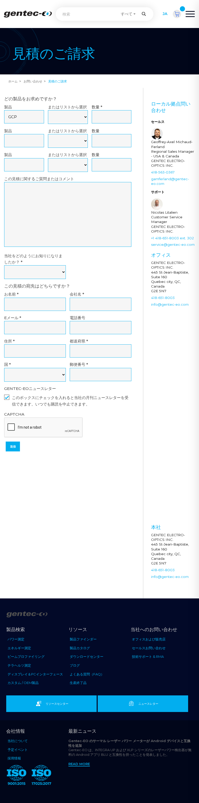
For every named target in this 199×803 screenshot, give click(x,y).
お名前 (11, 294)
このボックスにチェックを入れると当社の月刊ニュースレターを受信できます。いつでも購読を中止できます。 (70, 400)
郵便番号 (79, 364)
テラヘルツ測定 (19, 665)
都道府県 (79, 341)
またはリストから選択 (67, 106)
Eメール (12, 317)
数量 (97, 106)
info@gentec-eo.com (170, 304)
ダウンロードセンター (86, 656)
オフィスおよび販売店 (149, 639)
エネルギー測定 (19, 648)
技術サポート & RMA (148, 656)
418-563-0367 (163, 172)
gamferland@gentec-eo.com (170, 181)
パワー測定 (16, 639)
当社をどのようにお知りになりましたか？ (33, 258)
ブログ (75, 665)
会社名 (77, 294)
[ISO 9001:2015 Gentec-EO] (16, 776)
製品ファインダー (83, 639)
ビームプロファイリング (26, 656)
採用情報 (14, 758)
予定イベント (18, 750)
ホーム (13, 81)
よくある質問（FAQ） (87, 674)
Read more (79, 764)
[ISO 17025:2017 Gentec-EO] (41, 776)
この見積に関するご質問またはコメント (39, 178)
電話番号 (77, 317)
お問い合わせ (33, 81)
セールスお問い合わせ (149, 648)
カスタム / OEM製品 (23, 683)
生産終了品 (78, 683)
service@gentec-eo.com (173, 244)
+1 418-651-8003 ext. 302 (172, 238)
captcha (14, 414)
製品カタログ (80, 648)
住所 (9, 341)
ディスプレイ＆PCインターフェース (35, 674)
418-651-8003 (163, 298)
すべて (126, 13)
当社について (18, 741)
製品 (8, 106)
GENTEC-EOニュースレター (30, 388)
